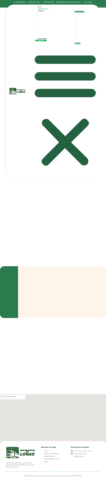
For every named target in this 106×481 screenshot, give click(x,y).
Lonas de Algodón (44, 15)
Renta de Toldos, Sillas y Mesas (48, 22)
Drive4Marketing (77, 476)
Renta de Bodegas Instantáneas (48, 18)
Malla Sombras (43, 20)
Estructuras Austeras (45, 26)
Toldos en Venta (44, 16)
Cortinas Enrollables (45, 30)
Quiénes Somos (43, 9)
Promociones (42, 38)
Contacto (41, 40)
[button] (65, 109)
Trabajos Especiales (45, 34)
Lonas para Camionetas (46, 28)
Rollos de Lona (43, 24)
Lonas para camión (44, 13)
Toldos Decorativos (44, 32)
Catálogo (41, 11)
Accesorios (42, 36)
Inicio (39, 7)
